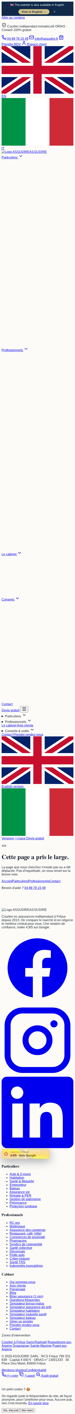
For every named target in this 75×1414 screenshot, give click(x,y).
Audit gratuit (49, 1375)
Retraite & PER (20, 1195)
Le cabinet (9, 554)
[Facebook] (37, 1002)
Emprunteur (18, 1184)
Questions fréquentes (25, 1300)
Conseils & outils (17, 731)
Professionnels (13, 350)
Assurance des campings (27, 1230)
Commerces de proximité (27, 1237)
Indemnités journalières (26, 1265)
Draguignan (21, 1345)
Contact (7, 704)
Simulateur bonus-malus (27, 1303)
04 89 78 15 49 (17, 38)
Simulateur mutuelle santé (28, 1314)
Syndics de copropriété (26, 1244)
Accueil (7, 881)
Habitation (17, 1177)
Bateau (15, 1188)
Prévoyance (18, 1202)
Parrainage (17, 1289)
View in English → (34, 11)
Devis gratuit (10, 710)
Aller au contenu (13, 17)
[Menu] (24, 709)
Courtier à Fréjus (13, 1342)
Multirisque (17, 1226)
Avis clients (25, 725)
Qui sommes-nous (22, 1282)
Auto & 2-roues (20, 1174)
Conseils (8, 599)
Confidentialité (36, 1370)
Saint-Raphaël (36, 1342)
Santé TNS (17, 1262)
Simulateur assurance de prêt (30, 1307)
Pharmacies (18, 1240)
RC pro (15, 1222)
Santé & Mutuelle (22, 1181)
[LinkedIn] (37, 1147)
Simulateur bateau (23, 1318)
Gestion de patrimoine (25, 1199)
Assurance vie (20, 1192)
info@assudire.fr (46, 38)
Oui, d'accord (10, 1410)
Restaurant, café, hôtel (25, 1233)
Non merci (27, 1410)
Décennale (17, 1251)
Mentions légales (14, 1370)
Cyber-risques (20, 1258)
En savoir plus (38, 1403)
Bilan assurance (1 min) (26, 1296)
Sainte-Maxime (41, 1345)
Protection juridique (23, 1206)
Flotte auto (17, 1255)
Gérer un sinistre (21, 1321)
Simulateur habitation (25, 1310)
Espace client (36, 44)
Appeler (12, 1375)
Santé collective (21, 1248)
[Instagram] (37, 1075)
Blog (13, 1292)
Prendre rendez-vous (28, 734)
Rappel (29, 1375)
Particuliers (10, 157)
